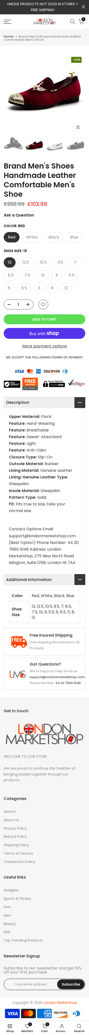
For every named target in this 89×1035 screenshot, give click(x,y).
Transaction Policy (19, 861)
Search (10, 811)
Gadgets (11, 890)
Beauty (10, 923)
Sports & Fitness (17, 898)
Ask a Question (19, 215)
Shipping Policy (16, 844)
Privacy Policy (15, 828)
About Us (11, 820)
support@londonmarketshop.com (57, 677)
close (83, 7)
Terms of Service (18, 853)
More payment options (44, 346)
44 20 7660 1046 (68, 683)
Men (7, 915)
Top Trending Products (23, 940)
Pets (7, 907)
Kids (7, 931)
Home (9, 36)
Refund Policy (15, 836)
